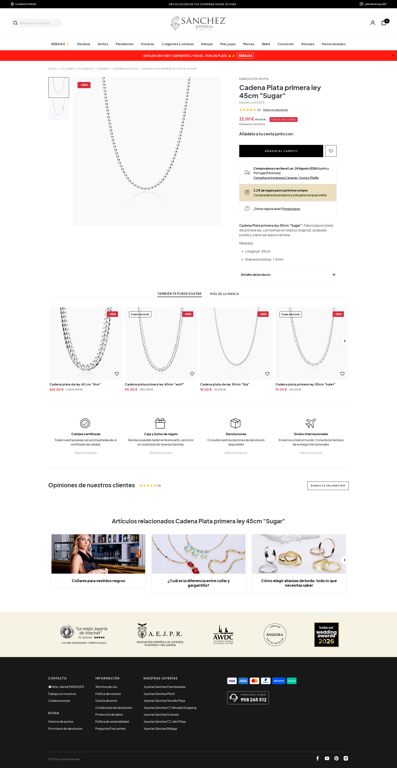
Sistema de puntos (60, 721)
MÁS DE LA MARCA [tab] (224, 294)
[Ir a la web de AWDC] (223, 634)
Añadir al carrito (281, 151)
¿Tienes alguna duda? (277, 209)
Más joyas (228, 44)
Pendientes (125, 44)
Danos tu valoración (275, 109)
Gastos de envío (106, 700)
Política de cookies (108, 694)
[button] (331, 150)
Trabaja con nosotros (62, 694)
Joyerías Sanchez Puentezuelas (164, 687)
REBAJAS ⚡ (60, 44)
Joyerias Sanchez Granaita (161, 714)
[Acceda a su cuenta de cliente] (372, 23)
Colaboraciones (59, 700)
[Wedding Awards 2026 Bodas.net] (326, 634)
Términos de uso (106, 687)
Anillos (103, 44)
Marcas (249, 44)
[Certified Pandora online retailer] (275, 634)
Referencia (245, 102)
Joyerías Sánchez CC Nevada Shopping (169, 707)
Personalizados (334, 44)
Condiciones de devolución (113, 707)
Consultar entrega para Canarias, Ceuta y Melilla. (286, 177)
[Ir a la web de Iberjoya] (160, 634)
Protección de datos (109, 714)
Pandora (83, 44)
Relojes (207, 44)
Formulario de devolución (65, 728)
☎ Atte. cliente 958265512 (66, 687)
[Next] (345, 341)
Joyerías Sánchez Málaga (160, 728)
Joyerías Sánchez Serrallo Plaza (164, 700)
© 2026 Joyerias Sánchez (64, 759)
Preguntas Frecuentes (110, 728)
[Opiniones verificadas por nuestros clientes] (83, 634)
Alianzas (307, 44)
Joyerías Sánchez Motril (159, 694)
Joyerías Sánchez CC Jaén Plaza (164, 721)
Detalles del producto (288, 274)
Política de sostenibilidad (112, 721)
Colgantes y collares (178, 44)
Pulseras (147, 44)
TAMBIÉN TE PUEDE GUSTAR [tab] (179, 293)
